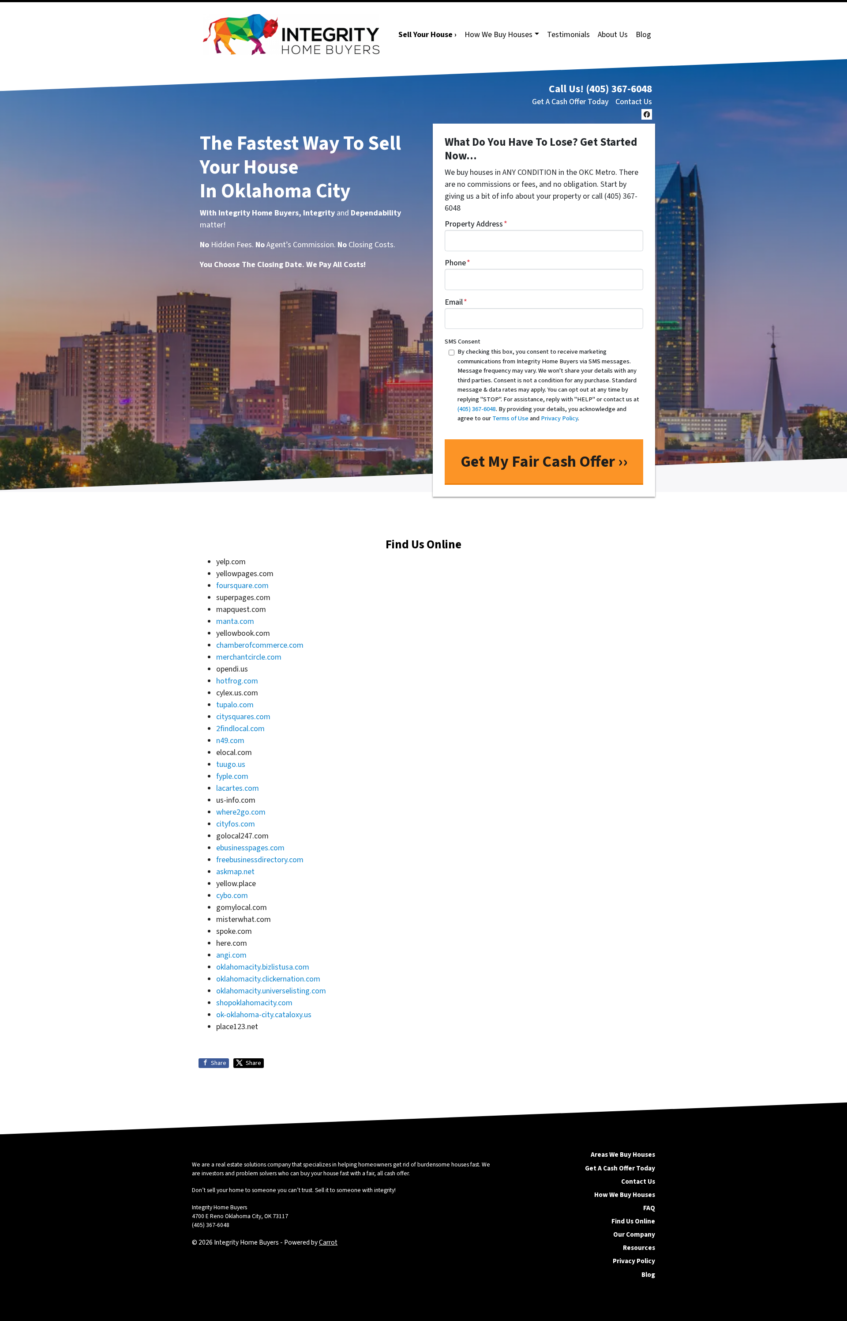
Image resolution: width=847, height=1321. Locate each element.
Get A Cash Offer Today (570, 101)
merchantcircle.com (248, 657)
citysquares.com (243, 716)
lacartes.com (237, 788)
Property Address (476, 224)
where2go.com (241, 812)
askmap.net (235, 871)
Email (456, 302)
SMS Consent (462, 341)
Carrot (328, 1242)
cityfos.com (235, 824)
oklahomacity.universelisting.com (271, 990)
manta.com (235, 621)
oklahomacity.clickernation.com (268, 979)
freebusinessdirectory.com (260, 859)
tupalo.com (235, 704)
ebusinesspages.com (250, 847)
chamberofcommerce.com (260, 645)
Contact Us (633, 101)
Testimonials (568, 34)
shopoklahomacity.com (254, 1002)
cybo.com (232, 895)
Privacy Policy (634, 1261)
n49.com (230, 740)
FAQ (649, 1208)
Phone (457, 262)
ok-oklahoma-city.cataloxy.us (263, 1014)
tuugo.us (230, 764)
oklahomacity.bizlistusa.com (262, 967)
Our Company (634, 1234)
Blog (643, 34)
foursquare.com (242, 585)
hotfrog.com (237, 681)
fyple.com (232, 776)
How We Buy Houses (498, 34)
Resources (639, 1248)
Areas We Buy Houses (623, 1154)
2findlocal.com (240, 728)
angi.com (231, 955)
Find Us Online (633, 1221)
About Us (613, 34)
